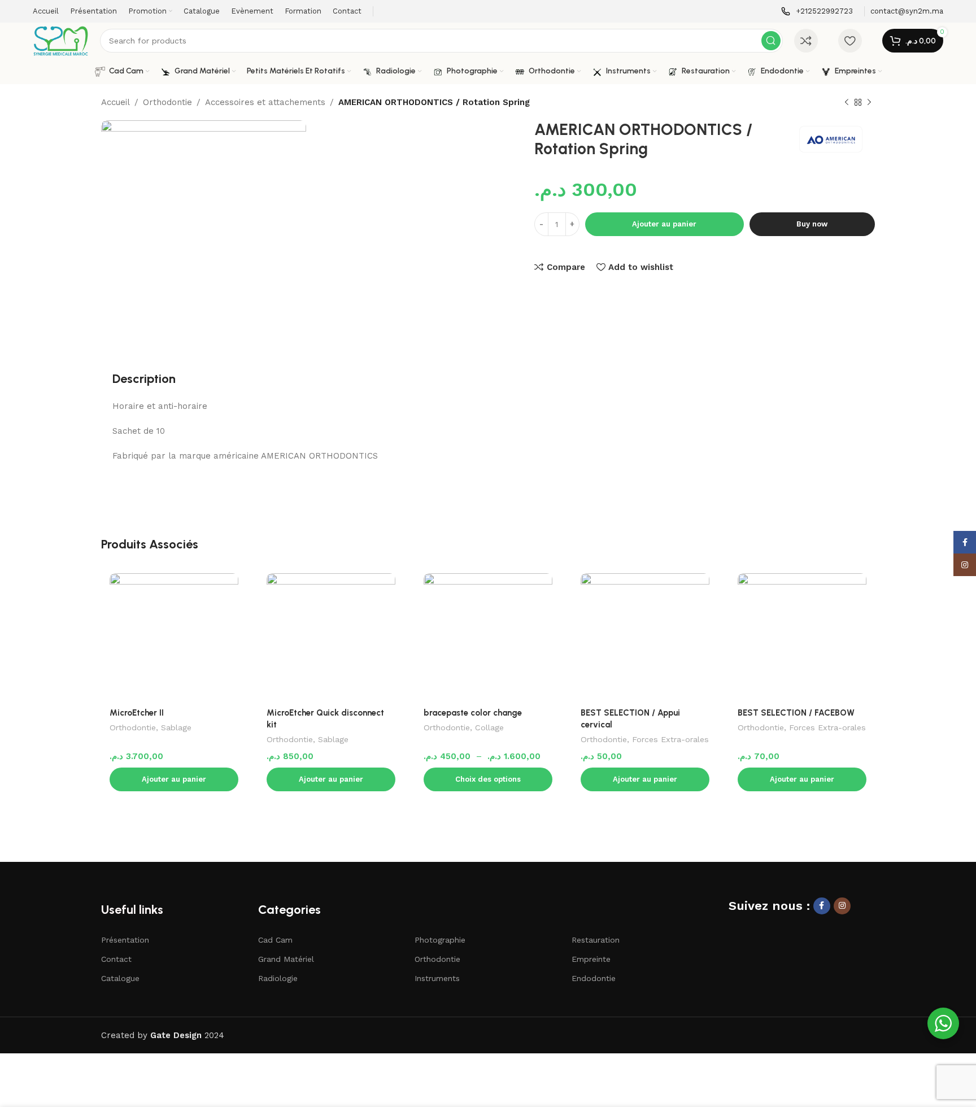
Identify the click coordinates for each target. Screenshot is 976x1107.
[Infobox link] (817, 11)
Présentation (125, 939)
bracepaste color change (473, 713)
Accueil (115, 102)
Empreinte (591, 959)
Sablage (176, 727)
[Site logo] (61, 40)
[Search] (771, 40)
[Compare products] (805, 40)
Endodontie (594, 978)
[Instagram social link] (842, 905)
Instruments (437, 978)
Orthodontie (167, 102)
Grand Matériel (286, 959)
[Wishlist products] (850, 40)
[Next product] (869, 102)
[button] (174, 779)
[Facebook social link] (821, 905)
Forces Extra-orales (670, 739)
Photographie (440, 939)
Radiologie (278, 978)
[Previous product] (846, 102)
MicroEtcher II (137, 713)
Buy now (811, 224)
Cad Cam (275, 939)
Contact (116, 959)
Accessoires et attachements (265, 102)
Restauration (596, 939)
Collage (489, 727)
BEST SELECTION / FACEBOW (796, 713)
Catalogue (120, 978)
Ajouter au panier (664, 224)
